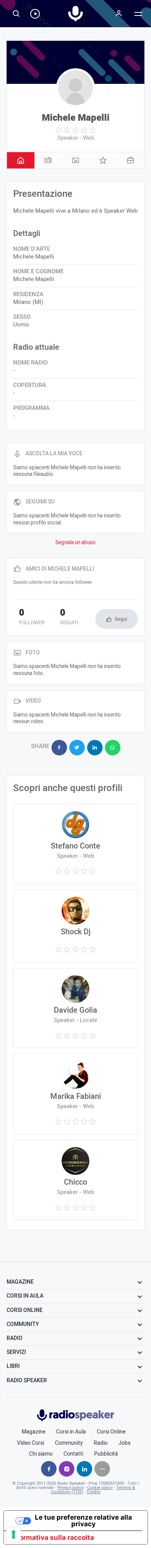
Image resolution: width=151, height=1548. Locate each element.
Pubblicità (106, 1454)
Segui (121, 619)
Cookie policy (100, 1487)
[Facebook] (49, 1469)
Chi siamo (41, 1454)
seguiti (69, 617)
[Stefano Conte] (75, 843)
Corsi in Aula (71, 1432)
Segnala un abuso (75, 543)
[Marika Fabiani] (75, 1094)
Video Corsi (30, 1443)
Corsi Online (111, 1432)
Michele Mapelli (76, 118)
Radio (101, 1443)
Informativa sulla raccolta (52, 1537)
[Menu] (119, 13)
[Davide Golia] (75, 1008)
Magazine (33, 1432)
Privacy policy (70, 1487)
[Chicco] (75, 1180)
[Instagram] (66, 1469)
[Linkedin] (84, 1469)
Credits (94, 1492)
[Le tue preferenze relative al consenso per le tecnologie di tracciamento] (13, 1534)
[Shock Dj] (75, 926)
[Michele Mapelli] (75, 87)
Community (69, 1443)
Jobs (124, 1443)
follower (32, 617)
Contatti (73, 1454)
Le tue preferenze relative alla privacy (83, 1520)
